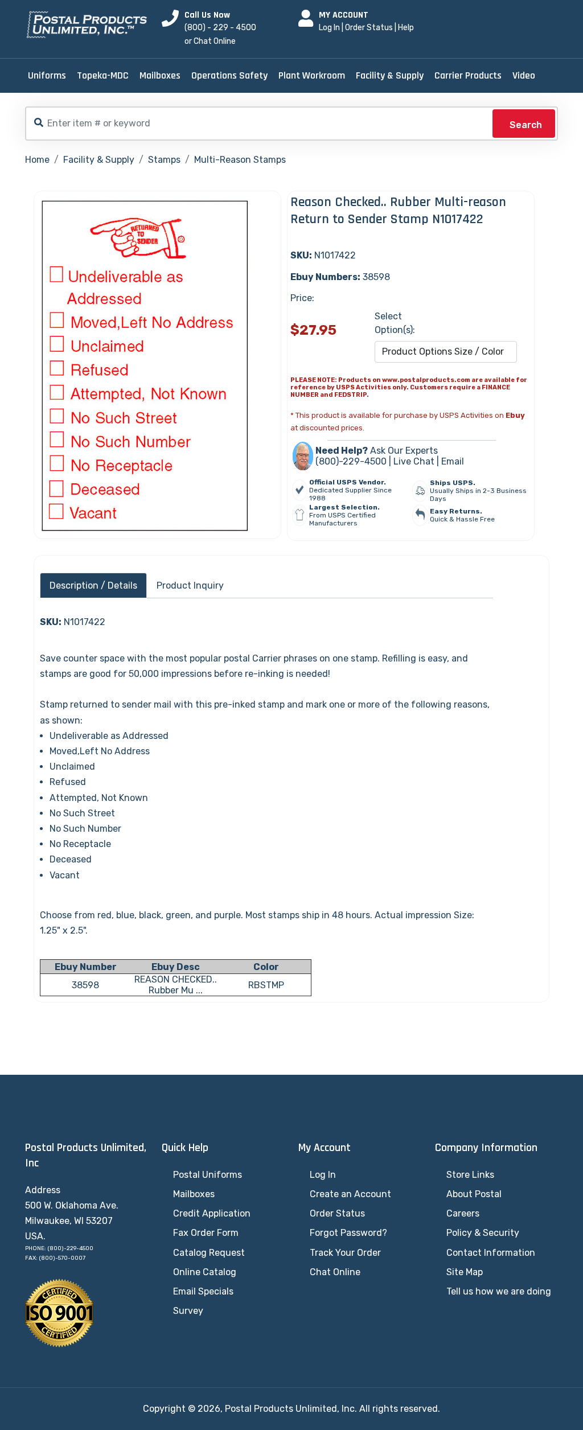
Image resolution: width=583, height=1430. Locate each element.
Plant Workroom (311, 75)
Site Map (464, 1272)
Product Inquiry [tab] (190, 585)
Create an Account (350, 1194)
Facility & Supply (390, 75)
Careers (462, 1213)
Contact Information (490, 1252)
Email (452, 461)
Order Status (369, 27)
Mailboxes (159, 75)
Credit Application (212, 1213)
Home (37, 159)
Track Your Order (345, 1252)
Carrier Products (468, 75)
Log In (329, 27)
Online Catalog (204, 1272)
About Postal (474, 1194)
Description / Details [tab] (93, 585)
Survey (188, 1310)
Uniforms (47, 75)
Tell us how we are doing (498, 1291)
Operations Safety (229, 75)
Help (406, 27)
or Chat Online (210, 41)
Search (526, 125)
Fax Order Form (206, 1232)
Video (523, 75)
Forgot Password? (348, 1232)
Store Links (470, 1174)
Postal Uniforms (207, 1174)
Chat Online (335, 1272)
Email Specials (203, 1291)
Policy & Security (482, 1232)
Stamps (164, 159)
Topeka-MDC (103, 75)
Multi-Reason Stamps (240, 159)
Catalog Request (209, 1252)
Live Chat (413, 461)
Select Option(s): (395, 323)
